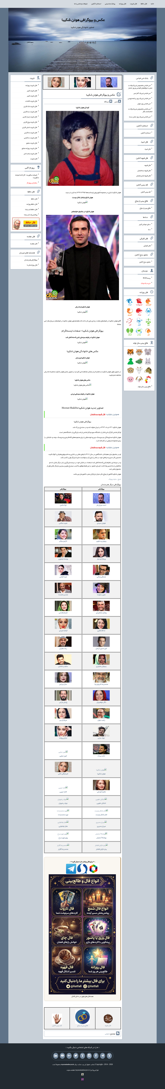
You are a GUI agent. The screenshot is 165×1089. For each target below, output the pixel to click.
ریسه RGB (147, 278)
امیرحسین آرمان (101, 648)
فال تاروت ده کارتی (30, 137)
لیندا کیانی (63, 576)
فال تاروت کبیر (32, 90)
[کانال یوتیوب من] (62, 1056)
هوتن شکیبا (101, 773)
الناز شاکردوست (101, 814)
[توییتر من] (75, 1056)
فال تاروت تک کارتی (30, 106)
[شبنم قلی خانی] (56, 83)
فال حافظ (144, 3)
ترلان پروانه (63, 738)
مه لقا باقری (101, 630)
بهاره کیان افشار (101, 849)
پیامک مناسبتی (110, 3)
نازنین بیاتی (63, 541)
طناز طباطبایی (63, 826)
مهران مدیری (101, 826)
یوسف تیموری (63, 559)
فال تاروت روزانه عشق (29, 148)
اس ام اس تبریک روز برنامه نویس (139, 98)
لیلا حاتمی (63, 505)
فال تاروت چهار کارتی (30, 116)
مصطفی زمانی (101, 576)
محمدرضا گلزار (63, 849)
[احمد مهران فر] (109, 83)
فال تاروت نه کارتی (30, 132)
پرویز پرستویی (101, 541)
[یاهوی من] (109, 1056)
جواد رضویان (63, 803)
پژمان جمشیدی (101, 612)
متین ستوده (101, 594)
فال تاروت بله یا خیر (30, 153)
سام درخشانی (63, 666)
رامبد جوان (101, 720)
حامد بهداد (101, 756)
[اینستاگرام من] (89, 1056)
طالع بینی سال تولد (144, 386)
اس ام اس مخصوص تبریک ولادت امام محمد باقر (140, 110)
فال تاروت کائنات (31, 101)
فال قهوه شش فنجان (143, 175)
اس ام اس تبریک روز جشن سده (140, 116)
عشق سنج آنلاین (145, 262)
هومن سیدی (101, 523)
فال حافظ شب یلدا (31, 209)
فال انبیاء (147, 149)
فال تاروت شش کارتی (29, 127)
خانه (152, 3)
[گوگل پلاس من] (69, 1056)
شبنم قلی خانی (63, 773)
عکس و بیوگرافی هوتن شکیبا (83, 20)
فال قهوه (148, 165)
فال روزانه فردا (32, 265)
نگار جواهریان (101, 702)
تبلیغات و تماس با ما (80, 3)
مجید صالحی (63, 523)
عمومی (107, 1033)
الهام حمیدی (63, 630)
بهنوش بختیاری (101, 666)
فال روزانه (122, 3)
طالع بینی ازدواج (145, 208)
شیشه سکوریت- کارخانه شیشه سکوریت (27, 176)
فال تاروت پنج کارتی (30, 122)
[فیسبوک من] (95, 1056)
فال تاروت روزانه (31, 85)
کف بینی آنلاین (146, 192)
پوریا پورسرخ (63, 837)
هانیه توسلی (101, 791)
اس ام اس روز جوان (144, 103)
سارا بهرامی (63, 684)
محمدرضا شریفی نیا (101, 684)
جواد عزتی (101, 738)
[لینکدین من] (55, 1056)
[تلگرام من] (102, 1056)
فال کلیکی (147, 245)
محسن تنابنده (63, 594)
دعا (149, 229)
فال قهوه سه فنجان (144, 170)
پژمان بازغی (63, 702)
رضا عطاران (63, 648)
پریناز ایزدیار (101, 559)
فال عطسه (33, 243)
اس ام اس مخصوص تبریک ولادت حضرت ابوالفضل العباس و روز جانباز (140, 87)
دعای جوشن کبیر (145, 224)
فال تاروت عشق (31, 143)
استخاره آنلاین (96, 3)
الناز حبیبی (63, 791)
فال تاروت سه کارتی (30, 111)
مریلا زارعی (63, 720)
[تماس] (82, 1056)
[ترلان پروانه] (82, 83)
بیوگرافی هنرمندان (30, 259)
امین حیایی (63, 756)
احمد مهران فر (101, 505)
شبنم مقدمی (63, 612)
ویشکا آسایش (101, 837)
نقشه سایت (71, 1070)
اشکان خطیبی (101, 803)
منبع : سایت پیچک (115, 479)
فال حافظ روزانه (32, 204)
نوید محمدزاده (63, 814)
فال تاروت (133, 3)
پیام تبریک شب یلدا (30, 214)
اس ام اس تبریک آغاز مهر (142, 93)
